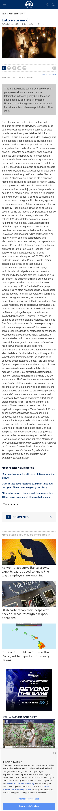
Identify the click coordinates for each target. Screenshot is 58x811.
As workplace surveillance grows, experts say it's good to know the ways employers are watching (25, 572)
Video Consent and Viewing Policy (26, 788)
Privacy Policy (27, 783)
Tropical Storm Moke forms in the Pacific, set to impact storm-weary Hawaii (25, 656)
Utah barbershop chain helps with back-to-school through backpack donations (25, 614)
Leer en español (48, 74)
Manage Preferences (29, 798)
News (4, 14)
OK (54, 753)
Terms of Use (13, 783)
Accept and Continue (29, 806)
